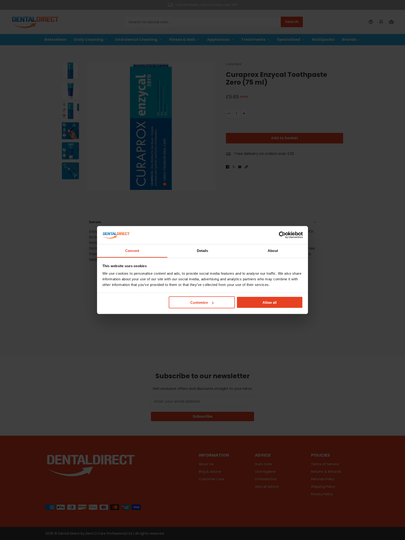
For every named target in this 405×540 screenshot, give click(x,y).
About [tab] (273, 250)
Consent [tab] (132, 250)
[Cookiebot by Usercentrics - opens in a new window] (282, 235)
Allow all (269, 302)
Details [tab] (202, 250)
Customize (199, 302)
